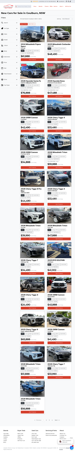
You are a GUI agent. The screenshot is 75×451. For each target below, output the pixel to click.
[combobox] (23, 6)
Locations (61, 1)
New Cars (20, 433)
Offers (51, 6)
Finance (46, 6)
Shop (35, 6)
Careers (62, 437)
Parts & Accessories (51, 435)
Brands (40, 6)
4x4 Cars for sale (36, 440)
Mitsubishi (6, 435)
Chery (5, 438)
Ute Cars (34, 433)
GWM (5, 440)
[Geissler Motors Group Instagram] (69, 1)
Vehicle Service (50, 433)
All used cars (35, 442)
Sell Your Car (68, 6)
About (61, 6)
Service (55, 6)
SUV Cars (34, 437)
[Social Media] (71, 1)
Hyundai (5, 433)
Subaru (5, 437)
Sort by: (59, 18)
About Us (62, 433)
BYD (4, 442)
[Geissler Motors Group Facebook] (67, 1)
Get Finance (32, 59)
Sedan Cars (35, 435)
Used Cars (20, 435)
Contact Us (63, 435)
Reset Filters (24, 24)
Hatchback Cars (36, 438)
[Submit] (16, 6)
